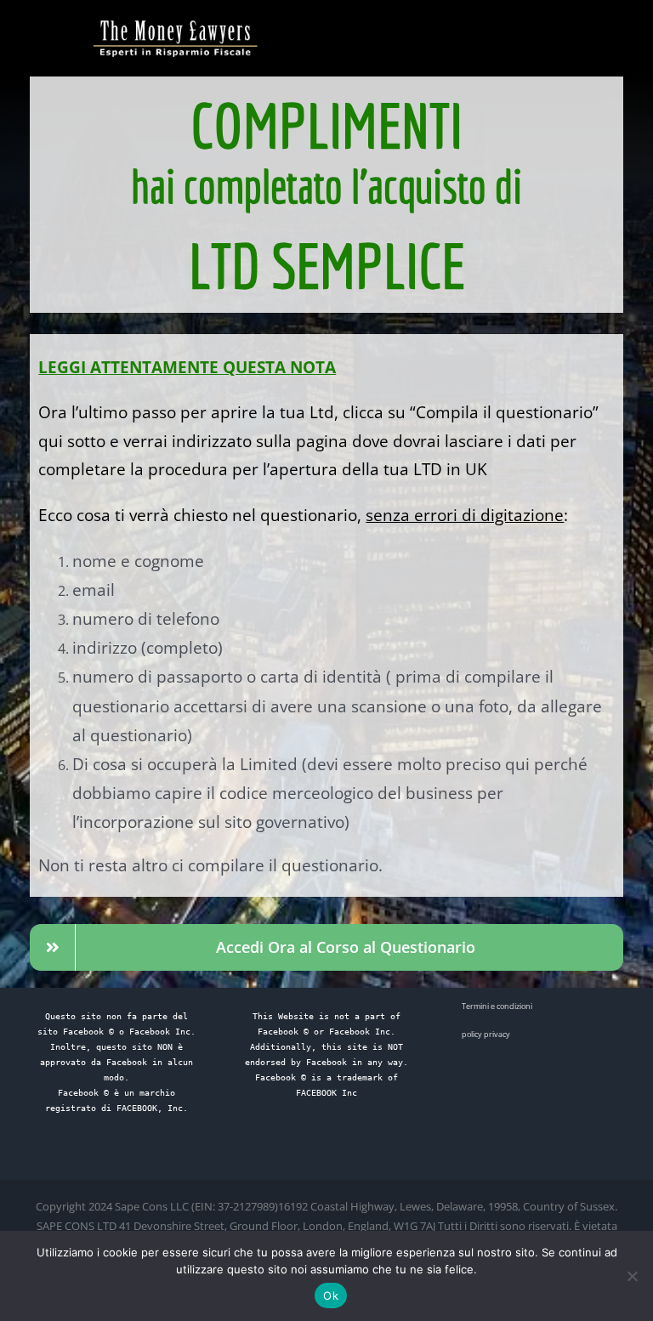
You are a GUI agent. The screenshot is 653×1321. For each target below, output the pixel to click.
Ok (330, 1295)
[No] (631, 1275)
